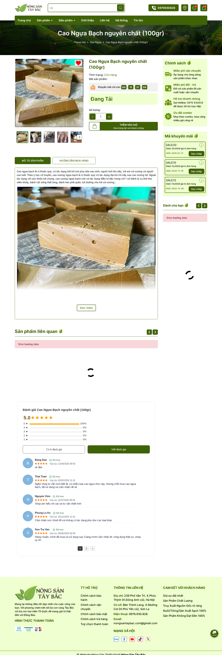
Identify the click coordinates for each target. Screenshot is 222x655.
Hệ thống (121, 20)
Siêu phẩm (66, 20)
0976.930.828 (138, 614)
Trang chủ (24, 20)
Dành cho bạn (173, 205)
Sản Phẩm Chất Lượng (178, 600)
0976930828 (166, 8)
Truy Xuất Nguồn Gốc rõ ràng (182, 605)
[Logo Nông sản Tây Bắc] (28, 7)
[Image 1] (49, 93)
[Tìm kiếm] (120, 7)
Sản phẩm (44, 20)
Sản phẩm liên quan (36, 331)
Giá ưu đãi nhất (173, 595)
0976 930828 (195, 102)
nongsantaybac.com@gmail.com (135, 623)
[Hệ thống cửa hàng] (185, 8)
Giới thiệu (87, 20)
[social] (116, 639)
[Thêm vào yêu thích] (78, 63)
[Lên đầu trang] (214, 623)
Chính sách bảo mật (94, 614)
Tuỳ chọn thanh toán (94, 624)
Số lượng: (94, 109)
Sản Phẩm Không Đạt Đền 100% (184, 615)
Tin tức (138, 20)
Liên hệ (104, 20)
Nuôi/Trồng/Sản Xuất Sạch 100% (184, 610)
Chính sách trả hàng (94, 619)
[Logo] (45, 593)
